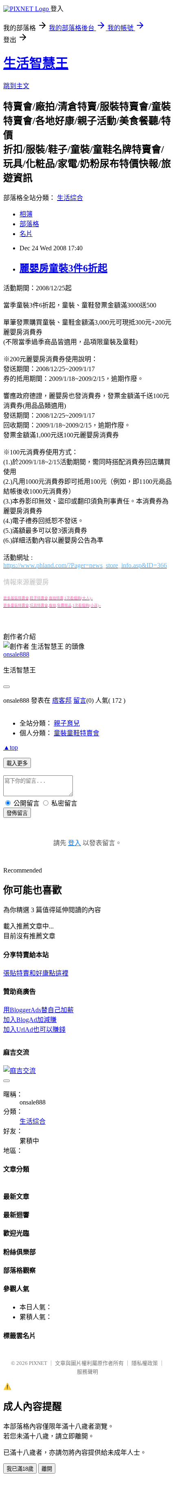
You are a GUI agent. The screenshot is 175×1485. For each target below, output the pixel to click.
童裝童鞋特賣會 (76, 733)
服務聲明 (87, 1372)
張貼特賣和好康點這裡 (35, 973)
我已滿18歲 (20, 1469)
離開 (47, 1469)
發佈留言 (17, 813)
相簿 (26, 214)
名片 (26, 233)
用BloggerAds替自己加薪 (38, 1009)
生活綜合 (70, 197)
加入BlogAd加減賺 (30, 1019)
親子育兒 (67, 723)
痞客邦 (62, 700)
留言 (79, 700)
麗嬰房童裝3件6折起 (63, 268)
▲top (10, 747)
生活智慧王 (35, 63)
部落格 (29, 223)
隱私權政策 (144, 1363)
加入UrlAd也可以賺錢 (34, 1029)
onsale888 (16, 654)
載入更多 (17, 763)
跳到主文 (16, 85)
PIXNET (38, 1363)
